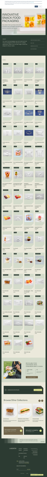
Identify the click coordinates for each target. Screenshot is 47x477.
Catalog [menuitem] (20, 448)
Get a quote (33, 474)
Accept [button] (36, 6)
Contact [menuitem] (25, 453)
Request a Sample (40, 474)
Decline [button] (40, 6)
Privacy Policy (32, 2)
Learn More (42, 441)
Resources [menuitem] (26, 448)
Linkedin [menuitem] (20, 450)
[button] (4, 60)
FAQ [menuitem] (19, 456)
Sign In (27, 473)
